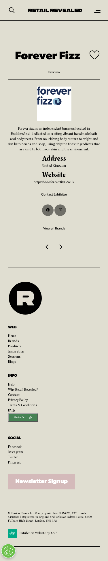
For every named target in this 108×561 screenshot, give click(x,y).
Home (12, 336)
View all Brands (54, 228)
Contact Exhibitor (54, 194)
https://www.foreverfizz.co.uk (54, 182)
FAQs (11, 410)
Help (11, 384)
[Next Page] (61, 247)
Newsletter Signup (41, 482)
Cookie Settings (23, 417)
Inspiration (16, 351)
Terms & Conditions (22, 405)
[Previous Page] (47, 247)
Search (11, 10)
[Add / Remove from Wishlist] (95, 55)
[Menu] (97, 10)
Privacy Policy (18, 400)
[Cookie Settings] (8, 551)
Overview (54, 72)
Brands (13, 341)
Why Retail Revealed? (23, 390)
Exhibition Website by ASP (38, 533)
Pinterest (14, 462)
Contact (14, 395)
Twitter (13, 457)
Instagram (15, 452)
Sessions (14, 357)
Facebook (15, 447)
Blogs (12, 362)
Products (14, 346)
